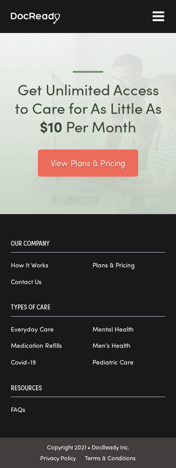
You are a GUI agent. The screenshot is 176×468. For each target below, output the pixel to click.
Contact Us (26, 281)
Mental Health (113, 329)
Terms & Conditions (110, 458)
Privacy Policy (58, 458)
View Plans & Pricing (88, 162)
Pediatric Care (113, 362)
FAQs (18, 409)
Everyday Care (32, 329)
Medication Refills (36, 345)
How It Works (29, 265)
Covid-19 (23, 362)
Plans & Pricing (114, 265)
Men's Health (111, 345)
